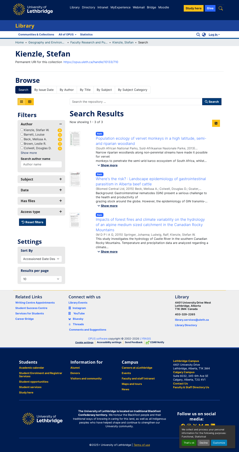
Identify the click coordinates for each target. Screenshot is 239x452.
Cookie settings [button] (84, 342)
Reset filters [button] (34, 222)
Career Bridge (24, 318)
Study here (26, 392)
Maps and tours (132, 383)
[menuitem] (67, 34)
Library (75, 7)
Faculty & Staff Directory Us (191, 387)
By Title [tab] (85, 90)
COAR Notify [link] (157, 342)
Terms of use (142, 444)
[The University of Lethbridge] (42, 418)
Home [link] (19, 42)
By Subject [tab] (104, 90)
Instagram (79, 308)
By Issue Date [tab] (44, 90)
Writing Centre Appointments (35, 302)
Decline (204, 442)
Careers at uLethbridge (137, 367)
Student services (30, 387)
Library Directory (186, 325)
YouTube (79, 313)
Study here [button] (194, 8)
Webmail (139, 7)
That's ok (189, 442)
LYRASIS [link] (145, 338)
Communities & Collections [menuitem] (36, 34)
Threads (78, 324)
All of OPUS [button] (66, 34)
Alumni (75, 367)
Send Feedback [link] (133, 342)
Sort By (27, 250)
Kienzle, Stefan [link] (123, 42)
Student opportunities (33, 381)
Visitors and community (86, 378)
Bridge (151, 7)
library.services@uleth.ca (192, 319)
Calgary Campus (184, 372)
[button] (220, 8)
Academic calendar (31, 367)
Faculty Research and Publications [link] (89, 42)
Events (126, 373)
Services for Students (29, 313)
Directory (88, 7)
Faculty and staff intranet (138, 378)
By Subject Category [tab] (132, 90)
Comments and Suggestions (87, 329)
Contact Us (180, 383)
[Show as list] (22, 101)
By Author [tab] (67, 90)
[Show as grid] (30, 101)
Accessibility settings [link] (109, 342)
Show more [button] (29, 153)
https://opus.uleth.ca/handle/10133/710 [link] (90, 62)
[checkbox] (22, 129)
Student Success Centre (31, 308)
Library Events (78, 302)
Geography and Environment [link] (47, 42)
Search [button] (213, 101)
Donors (75, 373)
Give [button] (210, 8)
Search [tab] (23, 90)
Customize (219, 442)
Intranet (102, 7)
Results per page (35, 271)
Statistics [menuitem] (86, 34)
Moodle (163, 7)
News (125, 389)
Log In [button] (213, 34)
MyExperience (121, 7)
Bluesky (77, 318)
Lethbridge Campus (186, 360)
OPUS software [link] (98, 338)
